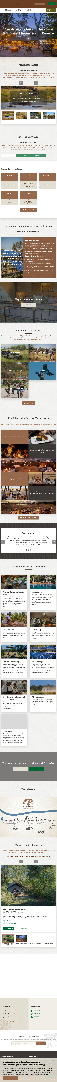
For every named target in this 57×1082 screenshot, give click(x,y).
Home (2, 10)
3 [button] (30, 550)
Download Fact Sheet (29, 209)
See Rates (14, 923)
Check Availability (40, 3)
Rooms (24, 155)
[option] (28, 98)
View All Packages (22, 928)
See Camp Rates (20, 769)
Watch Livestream (10, 1078)
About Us (10, 3)
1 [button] (26, 550)
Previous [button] (21, 83)
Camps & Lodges (29, 10)
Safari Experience (8, 10)
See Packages (37, 769)
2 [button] (28, 550)
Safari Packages (18, 10)
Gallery (4, 3)
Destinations (40, 10)
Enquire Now (52, 3)
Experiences (38, 155)
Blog (24, 3)
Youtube (36, 1016)
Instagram (37, 1013)
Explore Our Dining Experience (28, 517)
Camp (8, 155)
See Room (28, 304)
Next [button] (36, 83)
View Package (9, 928)
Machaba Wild (49, 10)
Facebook (37, 1010)
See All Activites (28, 403)
